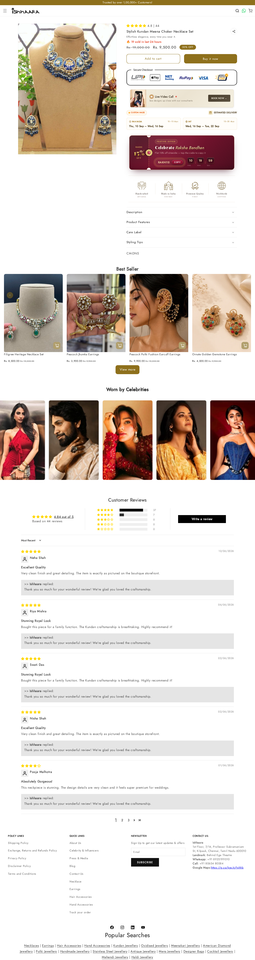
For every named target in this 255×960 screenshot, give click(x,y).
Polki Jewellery (46, 951)
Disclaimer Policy (19, 866)
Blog (72, 866)
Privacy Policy (17, 858)
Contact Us (76, 874)
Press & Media (79, 858)
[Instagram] (122, 927)
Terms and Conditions (22, 874)
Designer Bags (193, 951)
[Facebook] (112, 927)
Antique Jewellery (143, 951)
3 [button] (129, 820)
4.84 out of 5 (64, 516)
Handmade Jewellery (75, 951)
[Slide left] (10, 295)
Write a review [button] (202, 518)
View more (127, 369)
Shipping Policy (18, 843)
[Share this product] (233, 31)
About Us (75, 843)
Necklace (75, 881)
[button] (5, 11)
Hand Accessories (81, 905)
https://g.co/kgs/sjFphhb (227, 868)
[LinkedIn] (132, 927)
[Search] (237, 11)
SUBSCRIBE (145, 862)
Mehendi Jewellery (115, 957)
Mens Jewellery (169, 951)
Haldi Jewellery (142, 957)
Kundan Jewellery (125, 945)
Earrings (75, 889)
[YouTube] (143, 927)
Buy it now (210, 59)
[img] (31, 551)
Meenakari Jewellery (185, 945)
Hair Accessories (81, 897)
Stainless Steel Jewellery (110, 951)
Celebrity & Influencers (84, 850)
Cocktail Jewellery (220, 951)
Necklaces (31, 945)
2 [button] (122, 820)
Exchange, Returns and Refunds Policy (32, 850)
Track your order (80, 912)
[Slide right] (245, 295)
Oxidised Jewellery (154, 945)
